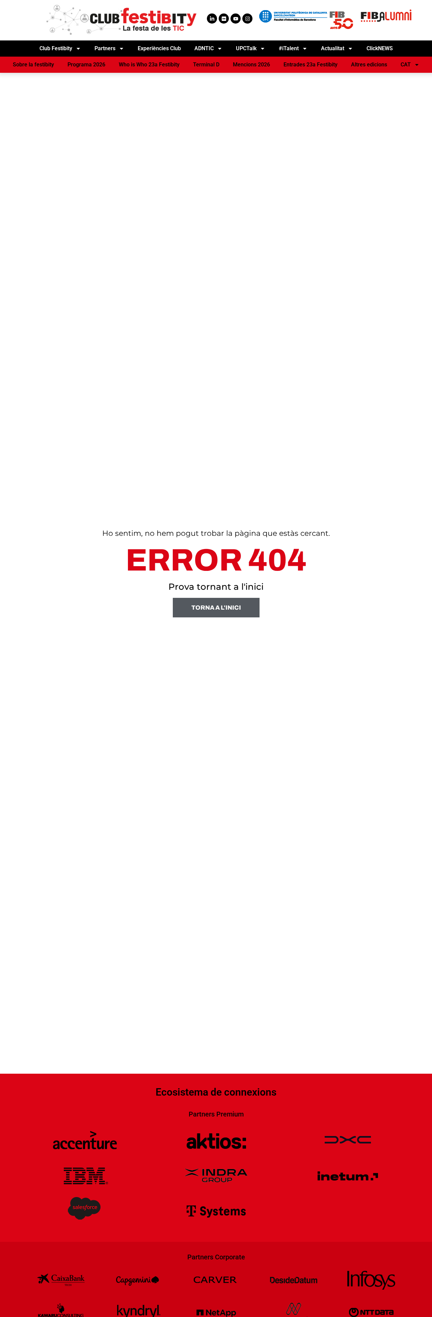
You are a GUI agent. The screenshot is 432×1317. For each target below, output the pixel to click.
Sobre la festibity (33, 64)
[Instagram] (247, 18)
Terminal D (206, 64)
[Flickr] (224, 18)
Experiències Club (159, 48)
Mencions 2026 (251, 64)
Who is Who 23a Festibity (149, 64)
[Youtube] (236, 18)
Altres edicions (369, 64)
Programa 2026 (86, 64)
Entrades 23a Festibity (311, 64)
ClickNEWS (380, 48)
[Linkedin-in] (212, 18)
